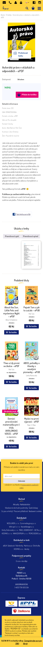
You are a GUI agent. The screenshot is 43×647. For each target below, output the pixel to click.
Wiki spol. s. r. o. (14, 526)
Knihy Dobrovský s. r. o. (10, 530)
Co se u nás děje (21, 561)
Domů (3, 15)
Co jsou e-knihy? (7, 511)
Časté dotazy (33, 508)
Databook (11, 545)
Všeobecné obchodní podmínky (16, 508)
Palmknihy (19, 545)
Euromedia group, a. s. (28, 523)
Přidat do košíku (29, 95)
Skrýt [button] (25, 643)
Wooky (26, 549)
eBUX (5, 545)
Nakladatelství (25, 504)
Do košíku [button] (13, 332)
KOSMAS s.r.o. (19, 549)
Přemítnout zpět (12, 236)
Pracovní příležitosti (21, 511)
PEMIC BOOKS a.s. (35, 533)
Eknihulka (36, 545)
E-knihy (8, 15)
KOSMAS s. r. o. (7, 533)
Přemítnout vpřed (30, 236)
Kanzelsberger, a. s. (27, 526)
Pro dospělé (12, 120)
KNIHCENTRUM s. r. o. (20, 533)
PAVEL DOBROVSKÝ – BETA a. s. (30, 530)
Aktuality (16, 504)
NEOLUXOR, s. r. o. (13, 523)
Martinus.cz (28, 545)
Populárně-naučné (12, 136)
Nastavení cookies (35, 511)
